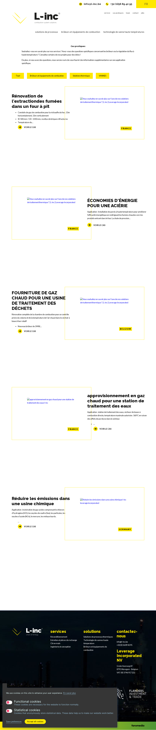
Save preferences (14, 721)
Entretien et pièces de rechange (63, 640)
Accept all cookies (35, 721)
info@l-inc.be (92, 4)
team (128, 13)
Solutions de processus (45, 34)
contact (135, 13)
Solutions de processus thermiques (98, 637)
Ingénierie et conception (60, 646)
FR (146, 4)
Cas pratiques (118, 13)
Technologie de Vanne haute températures (122, 34)
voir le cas (30, 127)
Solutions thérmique (81, 75)
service (107, 13)
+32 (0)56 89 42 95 (121, 4)
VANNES (102, 75)
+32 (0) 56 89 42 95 (124, 645)
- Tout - (18, 75)
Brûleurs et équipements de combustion (79, 34)
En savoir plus (69, 693)
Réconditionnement (58, 637)
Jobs (142, 13)
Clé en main (55, 643)
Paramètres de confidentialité (4, 685)
